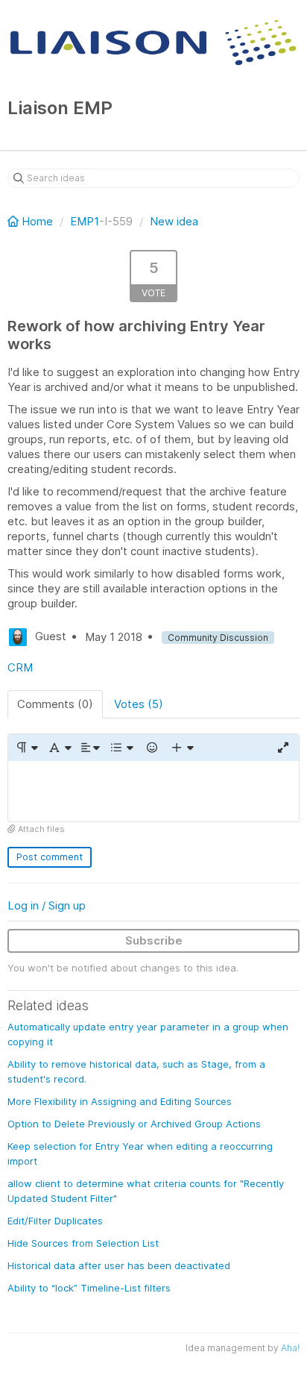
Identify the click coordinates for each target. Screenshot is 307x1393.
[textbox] (153, 791)
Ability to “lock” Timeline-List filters (89, 1288)
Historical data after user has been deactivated (118, 1265)
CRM (20, 667)
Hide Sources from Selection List (83, 1243)
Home (37, 221)
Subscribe (154, 940)
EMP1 (84, 221)
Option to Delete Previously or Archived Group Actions (134, 1124)
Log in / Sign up (46, 905)
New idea (174, 221)
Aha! (290, 1347)
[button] (26, 747)
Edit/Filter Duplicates (55, 1221)
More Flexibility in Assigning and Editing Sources (119, 1101)
